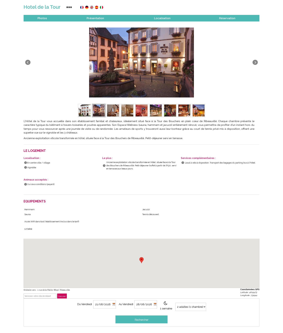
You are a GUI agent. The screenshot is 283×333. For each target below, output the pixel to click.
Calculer (62, 296)
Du (79, 304)
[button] (141, 260)
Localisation (162, 18)
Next (255, 62)
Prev (27, 62)
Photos (42, 18)
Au (120, 304)
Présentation (95, 18)
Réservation (227, 18)
